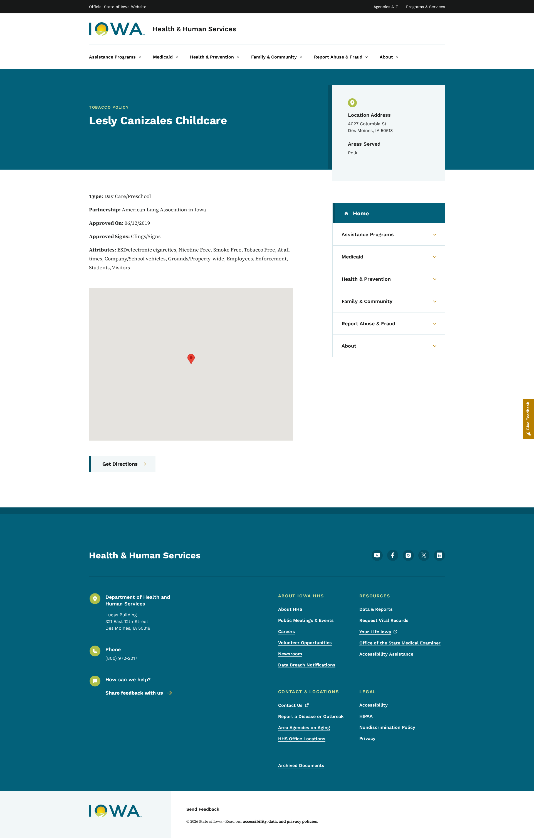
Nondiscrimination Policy (387, 727)
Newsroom (290, 653)
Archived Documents (301, 765)
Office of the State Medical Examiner (400, 643)
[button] (191, 359)
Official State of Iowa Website (117, 6)
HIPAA (366, 716)
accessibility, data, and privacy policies (280, 821)
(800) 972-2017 (121, 658)
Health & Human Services (194, 29)
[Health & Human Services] (117, 29)
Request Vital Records (384, 620)
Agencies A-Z (386, 6)
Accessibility (373, 705)
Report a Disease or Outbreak (311, 716)
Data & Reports (376, 609)
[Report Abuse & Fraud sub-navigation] (366, 57)
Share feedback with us (134, 693)
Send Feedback (202, 809)
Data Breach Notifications (306, 665)
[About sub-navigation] (397, 57)
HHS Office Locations (301, 738)
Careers (286, 631)
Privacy (367, 738)
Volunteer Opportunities (305, 642)
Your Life (375, 631)
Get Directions (120, 464)
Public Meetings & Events (306, 620)
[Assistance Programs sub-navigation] (140, 57)
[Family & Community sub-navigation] (301, 57)
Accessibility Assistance (386, 654)
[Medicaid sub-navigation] (177, 57)
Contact (290, 705)
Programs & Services (425, 6)
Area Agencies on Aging (304, 727)
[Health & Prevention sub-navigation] (238, 57)
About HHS (290, 609)
